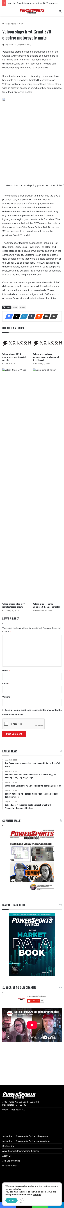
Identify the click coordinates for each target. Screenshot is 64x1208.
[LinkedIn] (23, 316)
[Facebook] (8, 316)
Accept (11, 1200)
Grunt (15, 307)
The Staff (9, 45)
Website (6, 697)
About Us (6, 1156)
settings (37, 1194)
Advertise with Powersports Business (20, 1151)
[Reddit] (38, 316)
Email (5, 683)
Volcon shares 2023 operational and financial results (14, 357)
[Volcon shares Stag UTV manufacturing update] (16, 484)
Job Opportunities (11, 1161)
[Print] (53, 316)
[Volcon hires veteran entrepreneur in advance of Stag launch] (47, 343)
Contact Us (8, 1146)
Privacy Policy (9, 1165)
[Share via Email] (45, 316)
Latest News (18, 23)
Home (7, 23)
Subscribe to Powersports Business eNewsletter (26, 1141)
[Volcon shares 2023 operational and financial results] (16, 343)
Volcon (22, 307)
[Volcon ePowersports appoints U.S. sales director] (47, 484)
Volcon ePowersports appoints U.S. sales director (46, 605)
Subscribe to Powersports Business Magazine (25, 1136)
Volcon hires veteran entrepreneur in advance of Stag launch (46, 357)
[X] (16, 316)
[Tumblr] (30, 316)
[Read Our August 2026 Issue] (32, 860)
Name (6, 670)
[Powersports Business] (32, 11)
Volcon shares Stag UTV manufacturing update (13, 605)
